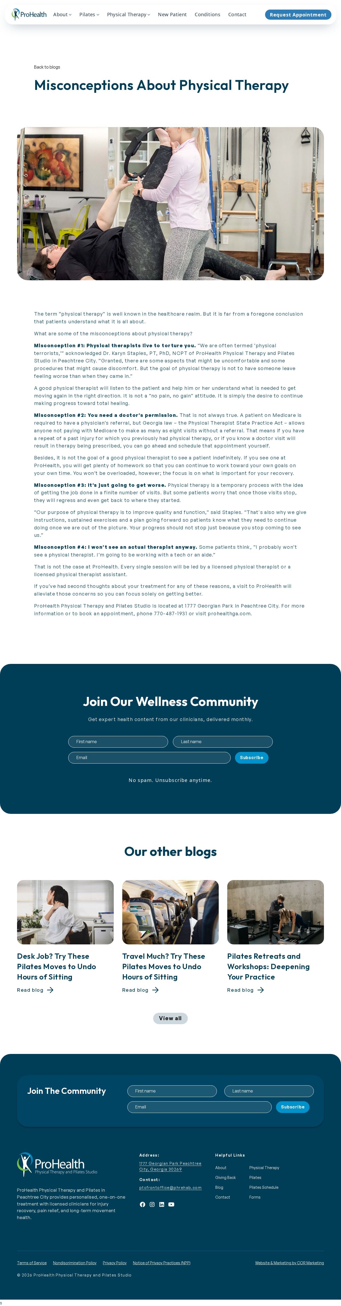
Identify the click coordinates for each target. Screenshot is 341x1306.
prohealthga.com (229, 613)
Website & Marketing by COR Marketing (289, 1263)
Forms (255, 1197)
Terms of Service (32, 1263)
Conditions (207, 14)
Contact (237, 14)
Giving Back (225, 1177)
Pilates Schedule (263, 1187)
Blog (219, 1187)
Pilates (87, 14)
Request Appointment (298, 14)
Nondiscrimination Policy (74, 1263)
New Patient (172, 14)
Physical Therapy (127, 14)
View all (170, 1018)
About (60, 14)
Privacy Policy (115, 1263)
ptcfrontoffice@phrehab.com (170, 1187)
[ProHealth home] (29, 15)
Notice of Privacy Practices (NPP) (161, 1263)
